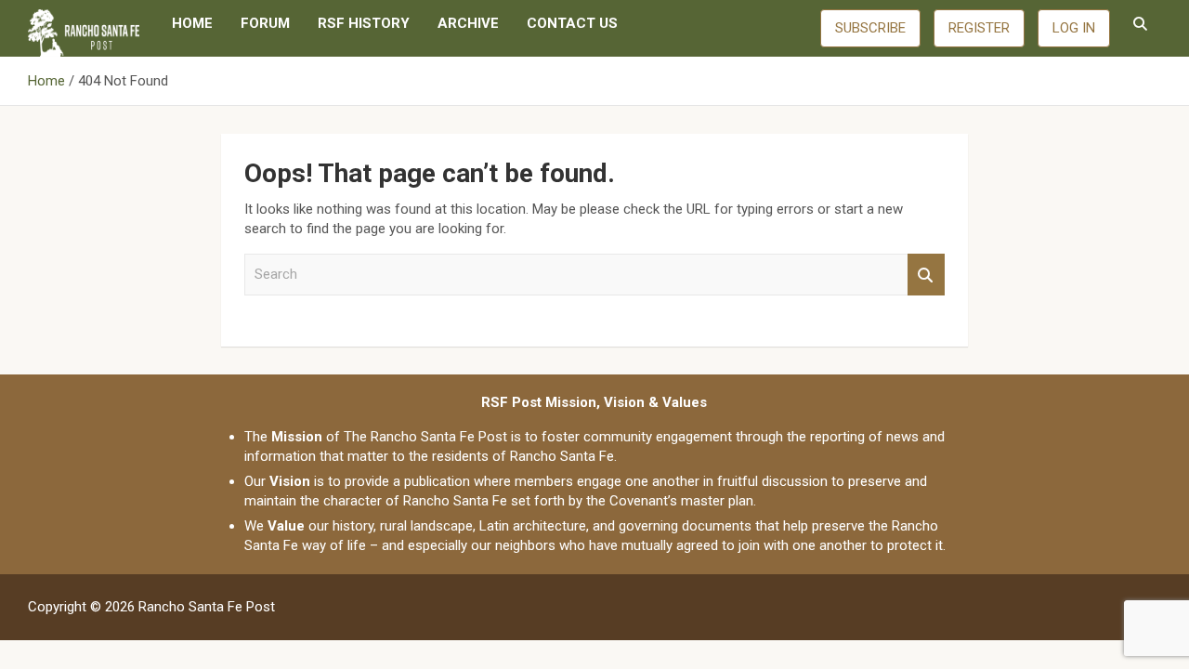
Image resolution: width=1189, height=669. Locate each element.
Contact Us (572, 23)
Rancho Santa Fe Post (206, 606)
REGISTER (979, 28)
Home (192, 23)
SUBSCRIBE (870, 28)
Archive (468, 23)
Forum (265, 23)
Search (926, 274)
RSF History (364, 23)
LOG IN (1073, 28)
